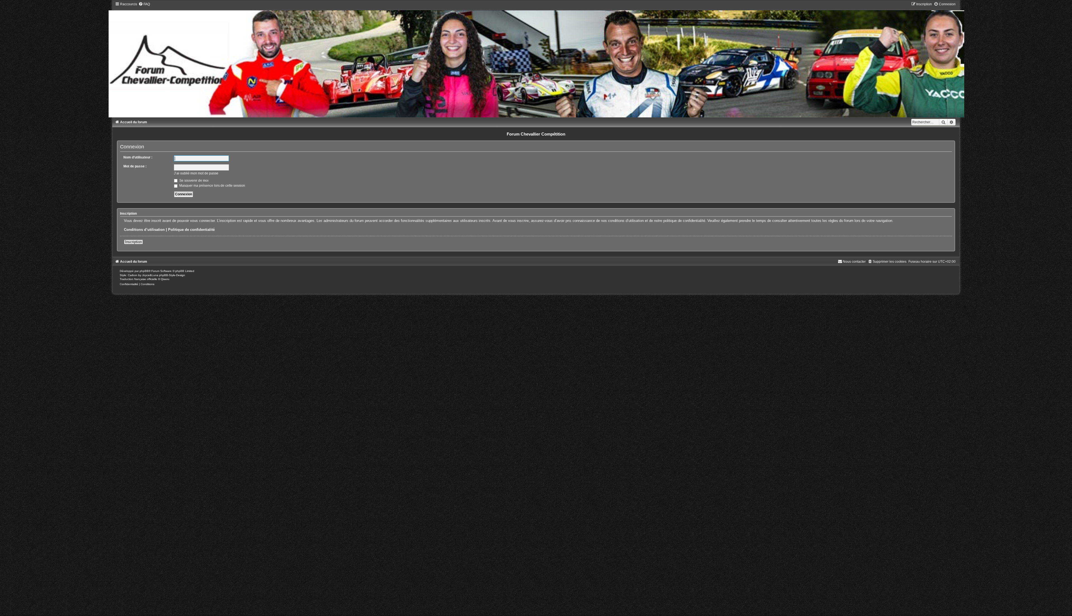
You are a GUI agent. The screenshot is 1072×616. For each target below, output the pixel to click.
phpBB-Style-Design (172, 275)
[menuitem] (144, 4)
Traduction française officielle (138, 279)
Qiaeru (165, 279)
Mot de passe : (135, 166)
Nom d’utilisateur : (137, 157)
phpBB (144, 271)
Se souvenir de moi (193, 181)
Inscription (133, 242)
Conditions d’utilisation (144, 230)
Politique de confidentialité (191, 230)
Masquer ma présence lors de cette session (211, 186)
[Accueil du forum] (536, 59)
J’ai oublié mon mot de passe (196, 173)
